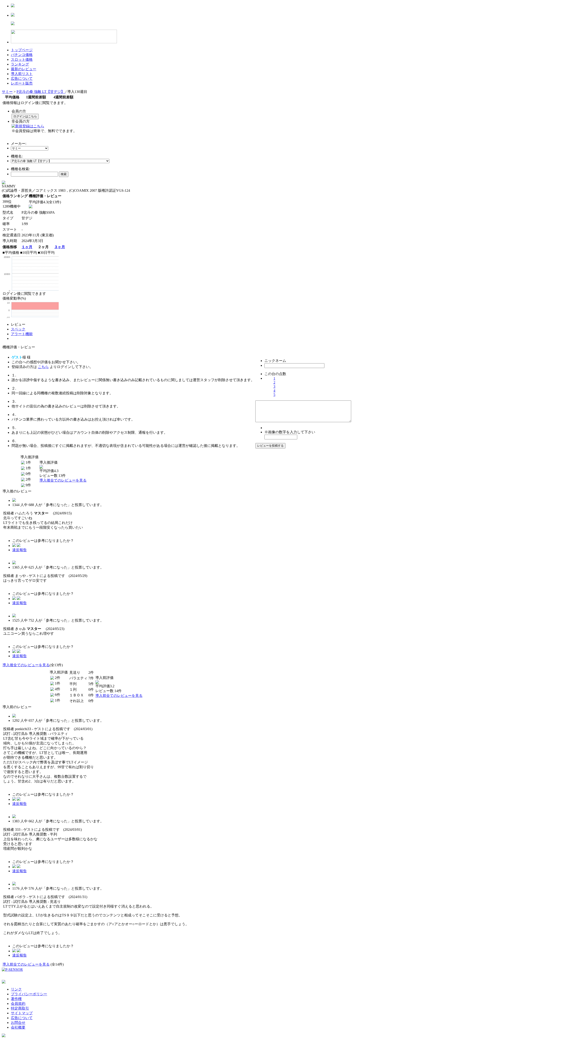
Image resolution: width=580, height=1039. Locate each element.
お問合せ (18, 1022)
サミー (7, 92)
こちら (43, 367)
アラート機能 (22, 334)
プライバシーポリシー (29, 994)
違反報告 (19, 550)
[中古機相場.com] (12, 6)
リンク (16, 989)
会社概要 (18, 1027)
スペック (18, 329)
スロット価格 (22, 59)
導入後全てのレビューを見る (63, 480)
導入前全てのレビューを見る (119, 696)
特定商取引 (20, 1008)
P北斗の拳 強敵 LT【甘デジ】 (41, 92)
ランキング (20, 64)
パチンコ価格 (22, 55)
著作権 (16, 999)
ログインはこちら (25, 116)
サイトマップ (22, 1013)
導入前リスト (22, 74)
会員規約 (18, 1003)
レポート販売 (22, 83)
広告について (22, 78)
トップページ (22, 50)
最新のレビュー (23, 69)
